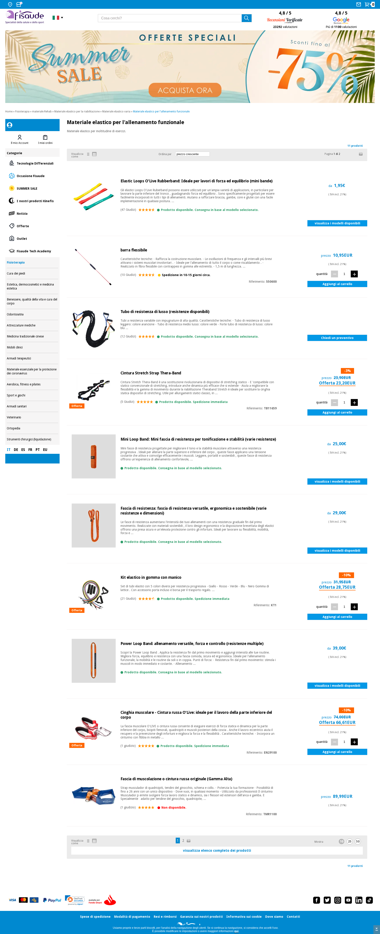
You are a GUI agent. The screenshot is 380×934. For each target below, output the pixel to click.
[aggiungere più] (354, 274)
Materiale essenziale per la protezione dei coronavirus (32, 371)
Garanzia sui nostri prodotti (201, 916)
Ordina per (165, 154)
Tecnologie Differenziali (32, 163)
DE (16, 450)
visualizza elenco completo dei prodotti (217, 850)
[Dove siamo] (10, 4)
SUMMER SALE (32, 188)
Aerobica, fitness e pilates (32, 384)
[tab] (19, 139)
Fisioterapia (22, 111)
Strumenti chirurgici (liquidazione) (32, 439)
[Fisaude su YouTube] (348, 900)
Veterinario (32, 417)
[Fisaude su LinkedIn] (358, 900)
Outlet (32, 238)
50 (358, 841)
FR (30, 450)
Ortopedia (32, 428)
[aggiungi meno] (334, 274)
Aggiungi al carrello (337, 284)
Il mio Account (19, 143)
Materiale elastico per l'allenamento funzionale (161, 111)
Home (9, 111)
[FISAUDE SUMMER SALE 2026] (190, 66)
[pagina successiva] (361, 154)
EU (45, 450)
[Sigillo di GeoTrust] (75, 900)
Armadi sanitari (32, 406)
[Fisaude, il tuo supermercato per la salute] (25, 17)
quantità (321, 274)
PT (38, 450)
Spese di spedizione (95, 916)
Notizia (32, 213)
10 (341, 841)
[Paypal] (52, 900)
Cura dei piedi (32, 273)
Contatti (293, 916)
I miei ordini (45, 143)
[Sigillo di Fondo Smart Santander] (103, 900)
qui (236, 931)
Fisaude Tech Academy (32, 251)
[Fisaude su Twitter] (327, 900)
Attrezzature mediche (32, 325)
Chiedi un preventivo (337, 338)
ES (23, 450)
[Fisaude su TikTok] (369, 900)
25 (349, 841)
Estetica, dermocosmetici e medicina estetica (32, 286)
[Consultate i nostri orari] (20, 4)
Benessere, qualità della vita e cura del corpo (32, 301)
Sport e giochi (32, 395)
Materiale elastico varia (116, 111)
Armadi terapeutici (32, 358)
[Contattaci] (359, 4)
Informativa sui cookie (244, 916)
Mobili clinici (32, 347)
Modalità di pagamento (132, 916)
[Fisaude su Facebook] (316, 900)
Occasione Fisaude (32, 175)
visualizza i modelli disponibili (337, 223)
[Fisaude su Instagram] (337, 900)
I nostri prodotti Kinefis (32, 200)
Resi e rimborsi (165, 916)
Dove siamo (274, 916)
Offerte (32, 226)
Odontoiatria (32, 314)
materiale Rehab (42, 111)
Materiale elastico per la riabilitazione (77, 111)
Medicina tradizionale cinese (32, 336)
